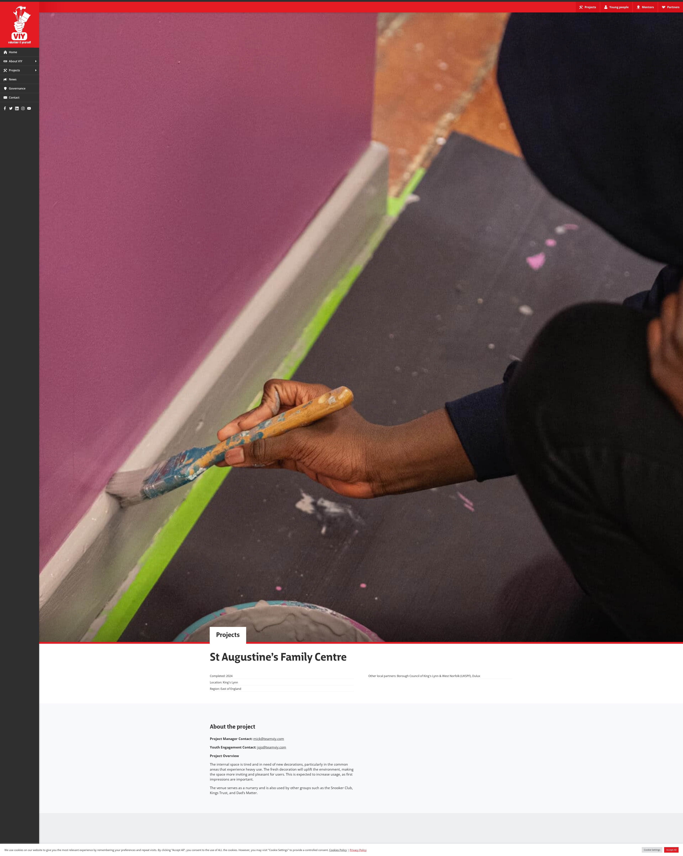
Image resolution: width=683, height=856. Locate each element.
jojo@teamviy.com (271, 747)
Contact (14, 97)
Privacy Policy (358, 850)
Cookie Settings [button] (652, 849)
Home (13, 52)
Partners (673, 7)
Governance (17, 88)
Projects (14, 70)
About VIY (15, 61)
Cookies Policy (338, 850)
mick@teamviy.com (268, 738)
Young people (619, 7)
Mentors (648, 7)
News (13, 79)
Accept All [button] (671, 849)
